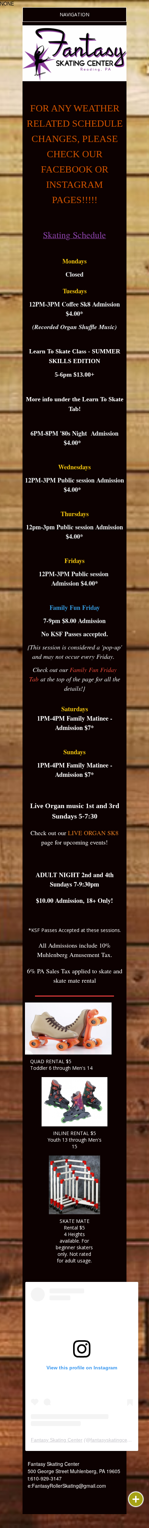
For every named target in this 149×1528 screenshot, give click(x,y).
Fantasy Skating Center (56, 1440)
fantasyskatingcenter (113, 1440)
